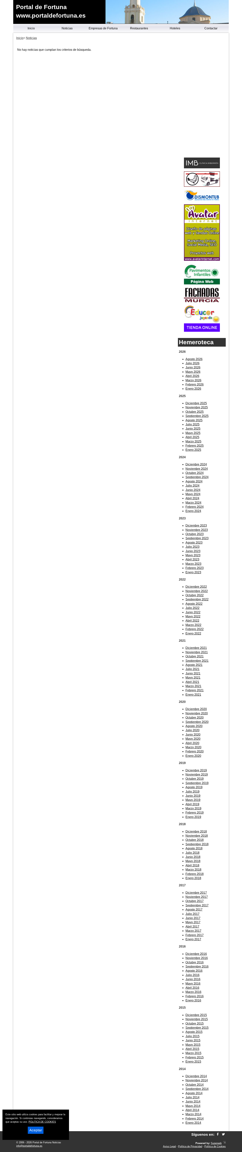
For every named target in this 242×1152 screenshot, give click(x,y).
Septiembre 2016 (197, 966)
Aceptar (35, 1130)
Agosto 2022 (193, 603)
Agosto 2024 (193, 481)
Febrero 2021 (194, 690)
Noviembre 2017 (196, 896)
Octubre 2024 (194, 473)
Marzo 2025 (193, 441)
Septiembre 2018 (197, 844)
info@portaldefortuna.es (29, 1145)
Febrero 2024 (194, 506)
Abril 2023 (192, 559)
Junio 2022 (192, 612)
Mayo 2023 (192, 555)
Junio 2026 (192, 367)
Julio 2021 (192, 669)
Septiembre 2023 (197, 538)
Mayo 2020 (192, 738)
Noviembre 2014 (196, 1080)
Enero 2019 (193, 817)
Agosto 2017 (193, 909)
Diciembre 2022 (196, 586)
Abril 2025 (192, 437)
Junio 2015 (192, 1040)
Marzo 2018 (193, 869)
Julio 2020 (192, 730)
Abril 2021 (192, 682)
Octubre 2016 (194, 962)
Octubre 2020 (194, 717)
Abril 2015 (192, 1049)
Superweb (216, 1143)
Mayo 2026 (192, 371)
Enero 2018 (193, 878)
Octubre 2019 (194, 778)
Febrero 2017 (194, 935)
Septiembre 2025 (197, 416)
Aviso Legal (169, 1146)
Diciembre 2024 (196, 464)
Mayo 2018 (192, 861)
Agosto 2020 (193, 726)
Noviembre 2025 (196, 407)
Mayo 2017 (192, 922)
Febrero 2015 (194, 1057)
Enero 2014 (193, 1122)
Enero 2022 (193, 633)
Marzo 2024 (193, 502)
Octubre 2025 (194, 411)
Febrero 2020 (194, 751)
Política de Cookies (215, 1146)
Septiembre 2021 (197, 660)
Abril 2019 (192, 804)
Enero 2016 (193, 1000)
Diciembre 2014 (196, 1076)
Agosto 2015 (193, 1031)
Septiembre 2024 (197, 477)
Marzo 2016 (193, 992)
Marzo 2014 (193, 1114)
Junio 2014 (192, 1101)
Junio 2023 (192, 551)
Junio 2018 (192, 857)
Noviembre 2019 (196, 774)
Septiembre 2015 (197, 1027)
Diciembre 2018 (196, 831)
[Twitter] (223, 1134)
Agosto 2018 (193, 848)
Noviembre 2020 (196, 713)
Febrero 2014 (194, 1118)
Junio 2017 (192, 918)
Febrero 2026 (194, 384)
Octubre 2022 (194, 595)
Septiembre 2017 (197, 905)
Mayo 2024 (192, 494)
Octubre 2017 (194, 901)
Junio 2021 (192, 673)
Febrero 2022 (194, 629)
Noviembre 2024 (196, 468)
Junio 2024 (192, 490)
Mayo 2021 (192, 677)
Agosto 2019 (193, 787)
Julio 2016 (192, 975)
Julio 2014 (192, 1097)
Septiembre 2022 (197, 599)
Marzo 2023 (193, 563)
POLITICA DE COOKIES (42, 1121)
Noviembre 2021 (196, 652)
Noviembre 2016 (196, 958)
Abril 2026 (192, 376)
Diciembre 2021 (196, 647)
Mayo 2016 (192, 983)
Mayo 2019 (192, 800)
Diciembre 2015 (196, 1015)
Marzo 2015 (193, 1053)
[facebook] (217, 1134)
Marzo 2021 (193, 686)
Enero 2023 (193, 572)
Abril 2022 (192, 620)
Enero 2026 (193, 388)
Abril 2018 (192, 865)
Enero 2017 (193, 939)
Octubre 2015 (194, 1023)
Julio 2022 (192, 608)
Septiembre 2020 (197, 722)
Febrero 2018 (194, 874)
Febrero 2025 (194, 445)
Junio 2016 (192, 979)
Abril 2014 (192, 1110)
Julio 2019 (192, 791)
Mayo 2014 (192, 1106)
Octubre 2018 (194, 839)
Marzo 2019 (193, 808)
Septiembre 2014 (197, 1088)
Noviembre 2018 (196, 835)
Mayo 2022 (192, 616)
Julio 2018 (192, 852)
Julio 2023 (192, 546)
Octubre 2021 (194, 656)
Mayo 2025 (192, 433)
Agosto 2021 (193, 665)
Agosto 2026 (193, 359)
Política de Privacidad (190, 1146)
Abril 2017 (192, 926)
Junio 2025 (192, 428)
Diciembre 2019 (196, 770)
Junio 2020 (192, 734)
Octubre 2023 (194, 534)
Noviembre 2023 (196, 530)
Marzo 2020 (193, 747)
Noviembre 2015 (196, 1019)
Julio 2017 (192, 914)
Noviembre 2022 (196, 591)
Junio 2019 (192, 795)
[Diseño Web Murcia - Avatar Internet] (224, 1143)
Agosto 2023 (193, 542)
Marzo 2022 (193, 625)
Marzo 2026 (193, 380)
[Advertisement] (202, 96)
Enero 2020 (193, 755)
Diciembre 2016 (196, 953)
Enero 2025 (193, 449)
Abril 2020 (192, 743)
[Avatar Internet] (202, 259)
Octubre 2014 (194, 1084)
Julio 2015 (192, 1036)
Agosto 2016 (193, 970)
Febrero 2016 (194, 996)
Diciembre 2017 (196, 892)
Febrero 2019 (194, 812)
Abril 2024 (192, 498)
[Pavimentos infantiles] (202, 283)
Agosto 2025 (193, 420)
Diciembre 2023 (196, 525)
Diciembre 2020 (196, 709)
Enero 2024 (193, 511)
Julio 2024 (192, 485)
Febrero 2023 (194, 568)
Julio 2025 (192, 424)
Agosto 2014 (193, 1093)
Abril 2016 (192, 987)
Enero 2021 (193, 694)
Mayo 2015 (192, 1044)
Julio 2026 (192, 363)
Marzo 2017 (193, 930)
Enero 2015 (193, 1061)
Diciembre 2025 (196, 403)
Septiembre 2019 (197, 783)
